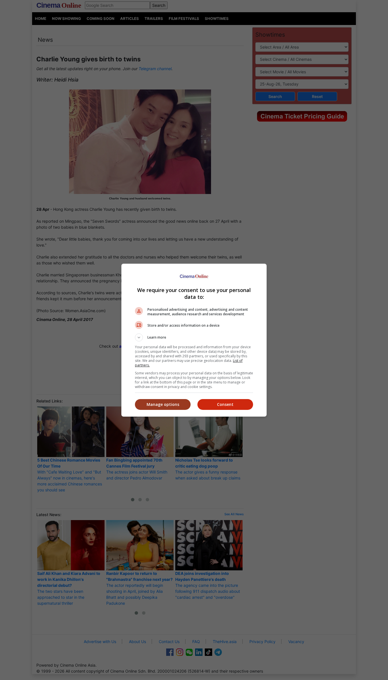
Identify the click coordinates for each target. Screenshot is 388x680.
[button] (194, 337)
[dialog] (194, 340)
